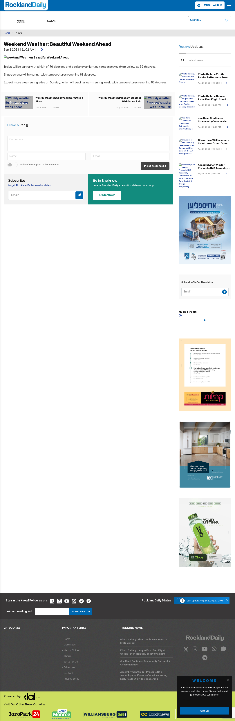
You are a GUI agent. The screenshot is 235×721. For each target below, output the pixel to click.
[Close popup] (228, 680)
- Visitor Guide (70, 650)
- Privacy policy (70, 679)
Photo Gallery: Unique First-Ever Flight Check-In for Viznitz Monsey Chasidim (142, 652)
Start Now (108, 195)
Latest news (195, 60)
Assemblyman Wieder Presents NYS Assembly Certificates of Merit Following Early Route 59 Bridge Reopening (143, 675)
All (182, 60)
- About (66, 656)
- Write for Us (70, 662)
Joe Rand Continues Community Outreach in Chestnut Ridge (212, 121)
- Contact (67, 673)
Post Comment (155, 166)
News (19, 33)
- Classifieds (68, 645)
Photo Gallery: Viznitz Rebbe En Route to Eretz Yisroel (213, 77)
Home (7, 33)
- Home (66, 639)
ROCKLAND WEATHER (57, 20)
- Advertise (68, 667)
